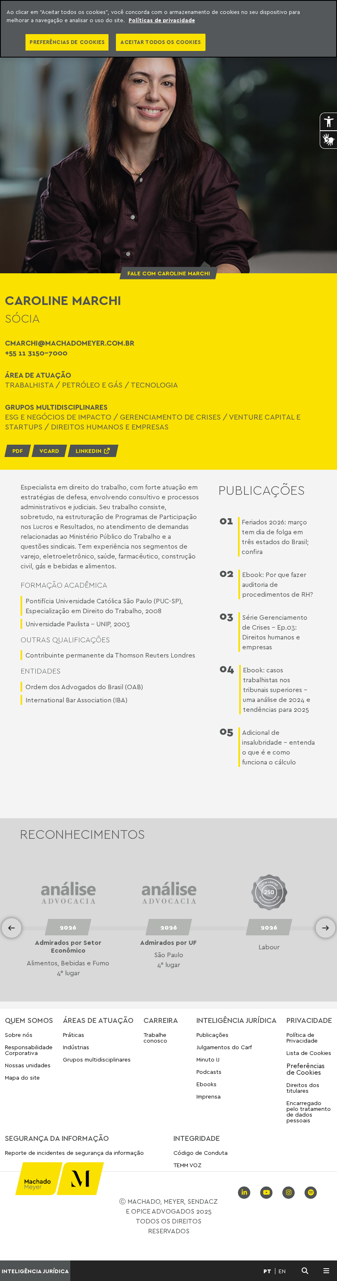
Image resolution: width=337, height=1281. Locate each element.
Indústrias (76, 1046)
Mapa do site (22, 1078)
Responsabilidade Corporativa (29, 1049)
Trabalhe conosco (155, 1038)
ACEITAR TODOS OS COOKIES (160, 42)
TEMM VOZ (187, 1164)
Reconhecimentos (82, 834)
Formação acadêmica (64, 585)
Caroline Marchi (63, 300)
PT (267, 1271)
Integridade (196, 1138)
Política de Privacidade (302, 1038)
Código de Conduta (200, 1153)
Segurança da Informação (57, 1138)
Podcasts (209, 1071)
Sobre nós (18, 1035)
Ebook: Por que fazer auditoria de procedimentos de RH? (277, 584)
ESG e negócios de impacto (58, 416)
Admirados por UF (67, 942)
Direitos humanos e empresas (109, 426)
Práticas (73, 1035)
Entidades (40, 671)
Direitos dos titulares (302, 1087)
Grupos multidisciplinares (97, 1059)
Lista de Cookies (308, 1052)
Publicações (212, 1035)
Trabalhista (29, 384)
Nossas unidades (28, 1065)
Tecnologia (154, 384)
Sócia (22, 318)
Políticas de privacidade (162, 20)
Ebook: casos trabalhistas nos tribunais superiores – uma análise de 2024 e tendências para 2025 (276, 689)
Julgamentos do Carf (224, 1046)
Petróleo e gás (92, 384)
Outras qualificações (65, 639)
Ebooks (206, 1083)
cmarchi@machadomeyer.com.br (69, 342)
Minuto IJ (207, 1059)
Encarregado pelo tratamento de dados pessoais (308, 1111)
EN (282, 1271)
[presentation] (11, 928)
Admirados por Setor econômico (268, 946)
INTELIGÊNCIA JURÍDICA (35, 1270)
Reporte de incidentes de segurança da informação (74, 1153)
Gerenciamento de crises (170, 416)
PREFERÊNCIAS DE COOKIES (67, 42)
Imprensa (208, 1096)
